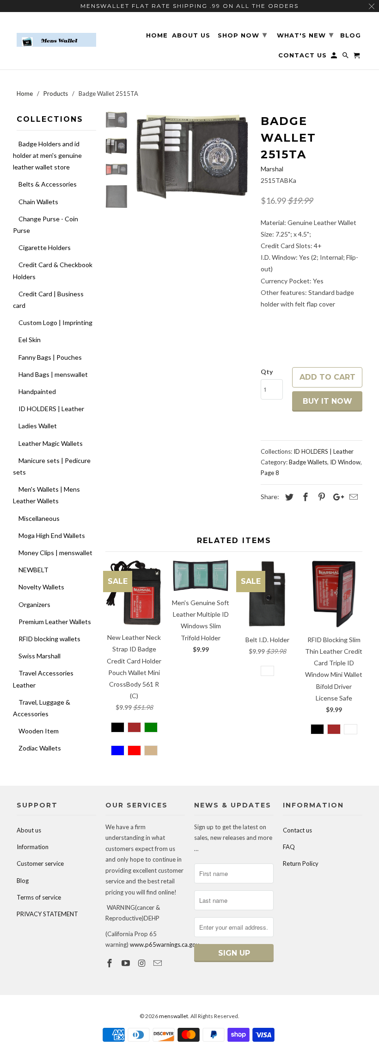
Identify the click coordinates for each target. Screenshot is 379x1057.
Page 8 (270, 472)
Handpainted (37, 391)
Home (157, 35)
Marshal (272, 169)
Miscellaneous (39, 518)
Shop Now (242, 35)
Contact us (297, 830)
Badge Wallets (308, 462)
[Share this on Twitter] (288, 497)
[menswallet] (56, 33)
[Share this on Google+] (336, 497)
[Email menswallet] (158, 963)
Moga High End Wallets (51, 535)
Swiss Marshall (39, 656)
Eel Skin (29, 340)
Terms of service (39, 897)
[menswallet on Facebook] (110, 963)
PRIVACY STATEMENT (47, 914)
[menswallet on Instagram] (143, 963)
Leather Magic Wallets (50, 443)
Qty (267, 371)
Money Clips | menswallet (55, 553)
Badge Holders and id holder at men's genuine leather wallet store (47, 155)
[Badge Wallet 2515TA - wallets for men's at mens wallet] (192, 155)
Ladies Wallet (37, 426)
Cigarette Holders (44, 247)
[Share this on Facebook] (304, 497)
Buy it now (327, 401)
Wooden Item (38, 731)
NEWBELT (33, 570)
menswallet (173, 1016)
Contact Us (302, 55)
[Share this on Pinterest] (320, 497)
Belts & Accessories (47, 184)
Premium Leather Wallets (54, 621)
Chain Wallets (38, 202)
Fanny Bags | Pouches (50, 357)
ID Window (345, 462)
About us (29, 830)
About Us (191, 35)
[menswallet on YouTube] (127, 963)
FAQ (289, 847)
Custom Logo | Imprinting (55, 322)
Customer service (40, 863)
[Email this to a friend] (352, 497)
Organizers (34, 604)
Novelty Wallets (41, 587)
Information (33, 847)
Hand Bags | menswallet (53, 374)
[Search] (346, 57)
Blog (23, 880)
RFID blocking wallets (49, 639)
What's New (305, 35)
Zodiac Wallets (39, 748)
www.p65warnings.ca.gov (164, 944)
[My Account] (334, 57)
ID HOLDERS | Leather (51, 409)
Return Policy (300, 863)
